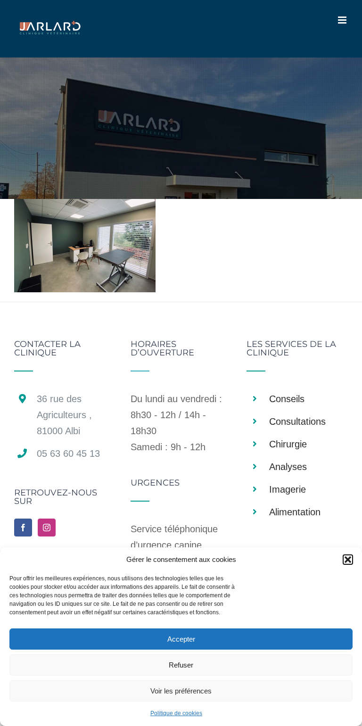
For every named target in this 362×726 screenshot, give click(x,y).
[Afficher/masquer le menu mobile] (343, 20)
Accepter (181, 639)
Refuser (181, 665)
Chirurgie (288, 444)
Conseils (286, 399)
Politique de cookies (176, 713)
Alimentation (295, 512)
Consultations (297, 421)
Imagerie (287, 489)
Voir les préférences (181, 691)
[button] (348, 559)
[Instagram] (47, 527)
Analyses (288, 467)
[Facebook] (23, 527)
